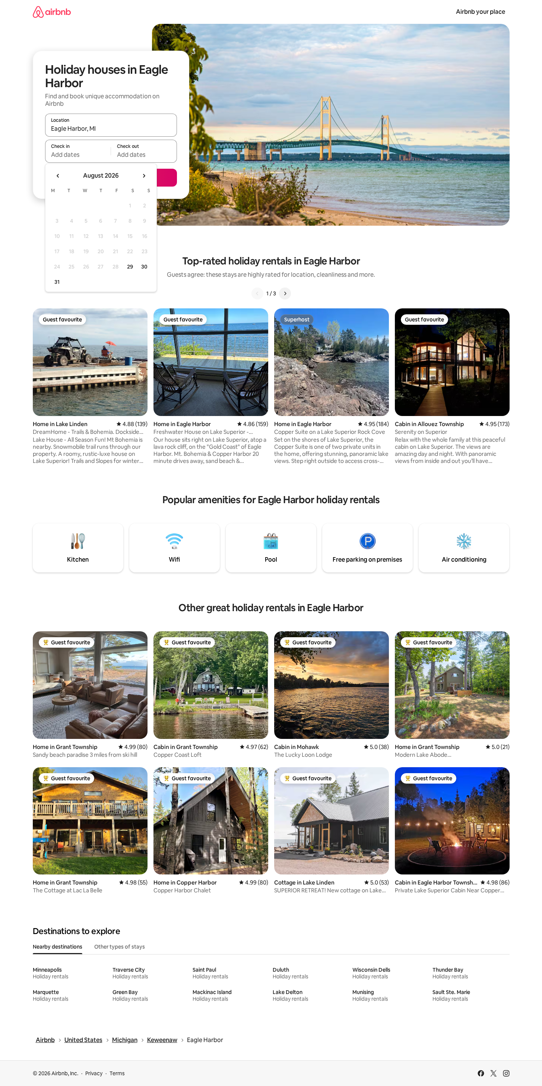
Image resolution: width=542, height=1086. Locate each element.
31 (57, 282)
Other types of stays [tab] (119, 946)
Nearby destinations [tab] (57, 946)
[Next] (285, 293)
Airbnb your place (480, 12)
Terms (117, 1073)
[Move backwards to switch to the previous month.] (58, 176)
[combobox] (111, 128)
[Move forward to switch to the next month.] (144, 176)
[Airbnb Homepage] (52, 11)
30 (144, 266)
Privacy (93, 1073)
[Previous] (257, 293)
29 (130, 266)
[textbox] (78, 154)
